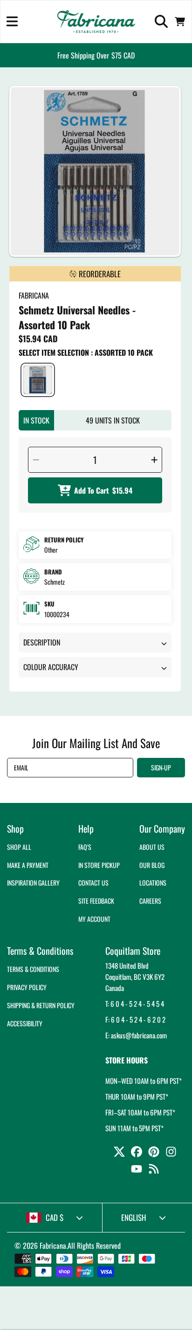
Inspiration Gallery (33, 882)
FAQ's (84, 847)
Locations (152, 882)
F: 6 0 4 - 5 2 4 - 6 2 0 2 (135, 1019)
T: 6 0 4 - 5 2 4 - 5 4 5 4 (134, 1003)
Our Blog (152, 865)
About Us (152, 847)
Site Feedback (96, 901)
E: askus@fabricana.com (136, 1035)
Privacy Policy (27, 987)
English (133, 1217)
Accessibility (24, 1023)
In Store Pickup (99, 865)
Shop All (19, 847)
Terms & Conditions (33, 969)
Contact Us (93, 882)
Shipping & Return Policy (41, 1005)
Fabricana (53, 1245)
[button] (12, 21)
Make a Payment (27, 865)
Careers (150, 901)
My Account (94, 919)
